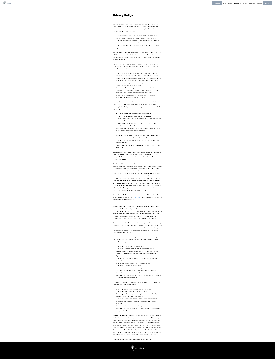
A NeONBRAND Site (142, 350)
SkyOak (134, 350)
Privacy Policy (136, 197)
